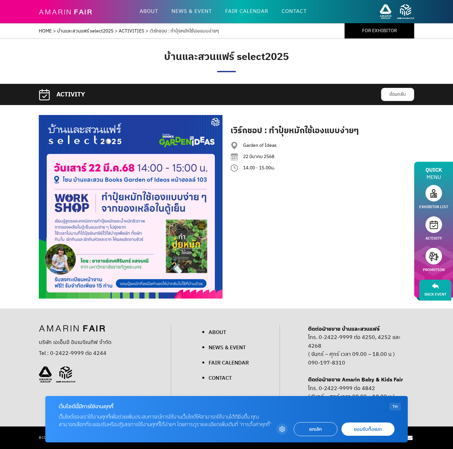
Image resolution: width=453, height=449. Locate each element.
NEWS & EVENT (191, 11)
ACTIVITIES (131, 31)
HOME (45, 31)
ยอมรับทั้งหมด (368, 429)
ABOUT (149, 11)
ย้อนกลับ (397, 94)
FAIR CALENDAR (246, 11)
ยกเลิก (315, 429)
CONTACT (294, 11)
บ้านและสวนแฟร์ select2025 (85, 31)
